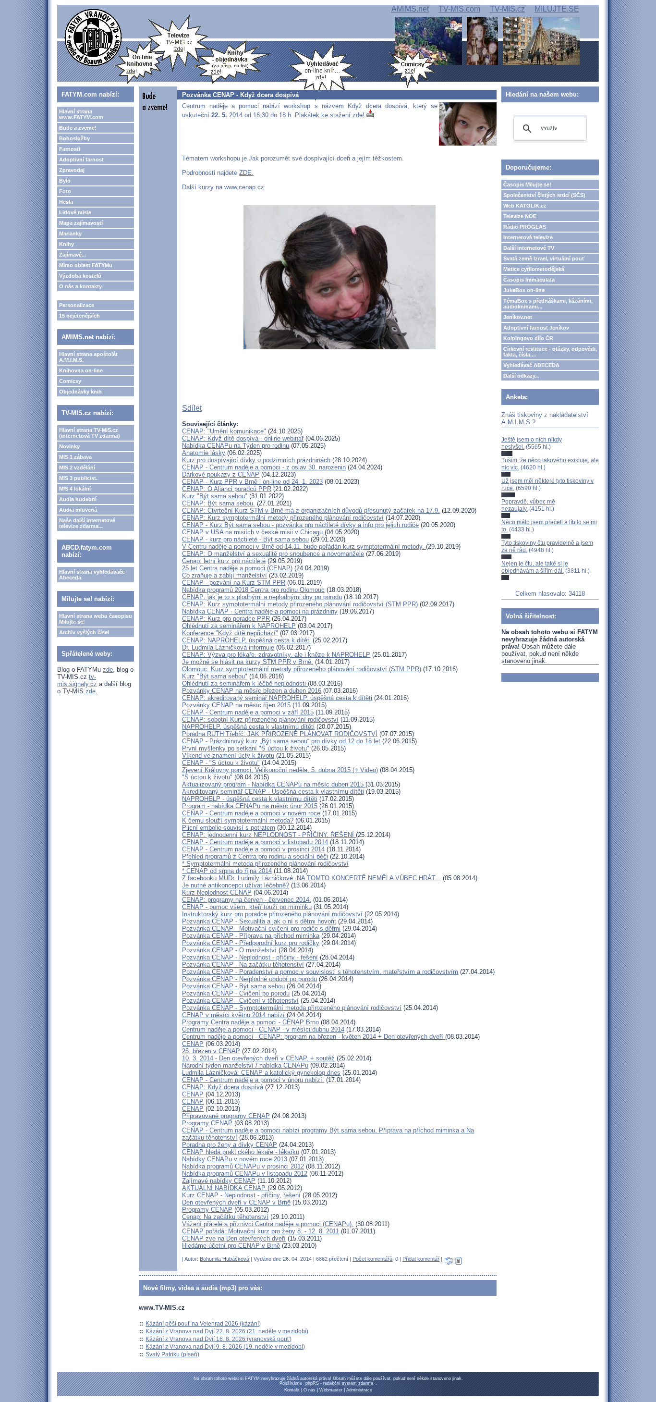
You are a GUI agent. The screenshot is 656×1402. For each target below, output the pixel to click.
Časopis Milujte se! (527, 184)
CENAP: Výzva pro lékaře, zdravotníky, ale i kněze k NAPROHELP (276, 654)
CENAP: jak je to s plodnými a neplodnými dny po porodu (262, 597)
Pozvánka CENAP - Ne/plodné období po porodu (249, 979)
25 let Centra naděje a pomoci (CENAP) (237, 568)
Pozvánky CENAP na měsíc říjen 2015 (236, 705)
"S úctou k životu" (207, 777)
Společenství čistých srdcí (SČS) (544, 195)
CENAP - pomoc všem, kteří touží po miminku (247, 906)
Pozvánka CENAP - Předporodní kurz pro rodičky (250, 943)
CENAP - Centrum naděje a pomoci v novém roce (251, 813)
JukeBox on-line (524, 290)
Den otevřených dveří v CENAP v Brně (236, 1202)
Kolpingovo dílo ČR (528, 338)
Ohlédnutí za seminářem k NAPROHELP (239, 625)
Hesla (66, 202)
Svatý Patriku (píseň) (172, 1354)
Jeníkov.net (517, 317)
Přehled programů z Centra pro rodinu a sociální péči (255, 856)
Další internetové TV (528, 248)
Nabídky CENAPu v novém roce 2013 (234, 1159)
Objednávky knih (80, 391)
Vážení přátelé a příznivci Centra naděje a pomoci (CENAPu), (267, 1224)
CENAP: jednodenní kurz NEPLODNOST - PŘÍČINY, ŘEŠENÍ (269, 834)
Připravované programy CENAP (226, 1115)
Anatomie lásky (203, 452)
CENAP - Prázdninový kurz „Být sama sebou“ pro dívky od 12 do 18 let (281, 741)
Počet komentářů (372, 1259)
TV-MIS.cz (507, 9)
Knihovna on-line (81, 370)
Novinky (69, 446)
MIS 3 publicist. (78, 478)
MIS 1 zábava (75, 457)
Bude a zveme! (78, 128)
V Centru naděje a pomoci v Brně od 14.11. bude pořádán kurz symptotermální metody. (304, 546)
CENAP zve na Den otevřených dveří (234, 1238)
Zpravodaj (72, 170)
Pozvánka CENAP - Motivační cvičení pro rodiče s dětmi (261, 928)
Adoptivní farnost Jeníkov (536, 328)
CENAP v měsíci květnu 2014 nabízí (234, 1015)
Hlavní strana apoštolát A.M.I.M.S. (88, 357)
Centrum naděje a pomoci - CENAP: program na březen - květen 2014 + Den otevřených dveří (313, 1036)
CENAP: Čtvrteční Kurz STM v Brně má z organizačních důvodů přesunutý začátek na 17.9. (311, 510)
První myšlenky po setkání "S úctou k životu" (245, 748)
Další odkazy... (521, 376)
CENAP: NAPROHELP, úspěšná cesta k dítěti (246, 640)
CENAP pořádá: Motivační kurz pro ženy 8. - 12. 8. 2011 (260, 1231)
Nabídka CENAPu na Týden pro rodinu (235, 445)
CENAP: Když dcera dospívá (222, 1087)
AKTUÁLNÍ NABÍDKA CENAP (224, 1188)
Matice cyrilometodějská (533, 269)
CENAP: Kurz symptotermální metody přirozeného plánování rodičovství (283, 517)
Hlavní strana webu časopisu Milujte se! (95, 619)
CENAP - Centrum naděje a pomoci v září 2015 (248, 712)
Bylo (65, 181)
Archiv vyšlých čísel (84, 632)
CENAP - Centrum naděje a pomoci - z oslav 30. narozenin (264, 467)
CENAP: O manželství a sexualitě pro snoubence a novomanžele (273, 553)
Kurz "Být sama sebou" (214, 496)
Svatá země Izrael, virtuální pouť (543, 258)
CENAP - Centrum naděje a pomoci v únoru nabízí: (253, 1079)
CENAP (193, 1043)
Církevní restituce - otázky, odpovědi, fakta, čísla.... (550, 351)
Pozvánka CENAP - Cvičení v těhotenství (240, 1000)
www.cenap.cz (244, 187)
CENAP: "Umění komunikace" (224, 431)
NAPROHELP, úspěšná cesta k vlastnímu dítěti (248, 726)
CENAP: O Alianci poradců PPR (226, 488)
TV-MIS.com (459, 9)
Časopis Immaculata (529, 280)
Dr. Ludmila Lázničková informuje (228, 647)
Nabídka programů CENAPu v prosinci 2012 (243, 1166)
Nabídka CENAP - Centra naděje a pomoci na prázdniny (260, 611)
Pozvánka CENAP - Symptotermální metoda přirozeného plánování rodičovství (291, 1007)
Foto (65, 191)
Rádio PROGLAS (524, 227)
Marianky (70, 233)
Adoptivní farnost (81, 159)
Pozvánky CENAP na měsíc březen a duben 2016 (251, 690)
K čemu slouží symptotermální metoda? (237, 820)
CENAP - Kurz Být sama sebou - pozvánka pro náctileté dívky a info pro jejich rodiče (300, 525)
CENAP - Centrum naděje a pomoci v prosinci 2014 (253, 849)
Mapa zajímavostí (81, 223)
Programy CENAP (207, 1123)
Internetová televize (528, 237)
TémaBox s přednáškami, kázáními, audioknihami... (548, 303)
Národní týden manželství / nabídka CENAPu (245, 1065)
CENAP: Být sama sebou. (218, 503)
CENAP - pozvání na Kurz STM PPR (233, 582)
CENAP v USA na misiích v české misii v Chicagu (252, 532)
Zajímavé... (72, 255)
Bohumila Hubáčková (224, 1259)
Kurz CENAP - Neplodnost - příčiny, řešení (241, 1195)
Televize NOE (519, 216)
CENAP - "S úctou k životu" (221, 762)
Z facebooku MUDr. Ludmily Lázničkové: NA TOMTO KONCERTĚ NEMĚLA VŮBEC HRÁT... (311, 878)
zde (108, 669)
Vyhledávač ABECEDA (531, 365)
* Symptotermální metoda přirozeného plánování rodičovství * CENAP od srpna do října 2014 (265, 867)
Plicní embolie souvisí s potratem (228, 827)
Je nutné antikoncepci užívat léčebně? (235, 885)
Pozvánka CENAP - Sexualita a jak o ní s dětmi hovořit (259, 921)
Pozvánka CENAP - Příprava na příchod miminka (250, 935)
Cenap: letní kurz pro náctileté (224, 561)
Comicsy (70, 381)
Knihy (66, 244)
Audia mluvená (78, 510)
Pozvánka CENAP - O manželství (229, 950)
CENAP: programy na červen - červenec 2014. (246, 899)
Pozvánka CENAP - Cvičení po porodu (236, 993)
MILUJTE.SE (557, 9)
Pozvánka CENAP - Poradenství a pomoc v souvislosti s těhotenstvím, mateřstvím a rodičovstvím (320, 971)
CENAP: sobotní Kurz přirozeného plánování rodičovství (260, 719)
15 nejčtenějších (79, 316)
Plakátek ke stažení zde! (330, 115)
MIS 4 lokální (75, 489)
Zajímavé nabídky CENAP (218, 1180)
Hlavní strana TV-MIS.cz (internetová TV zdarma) (89, 433)
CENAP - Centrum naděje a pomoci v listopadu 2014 (255, 842)
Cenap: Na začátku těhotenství (225, 1216)
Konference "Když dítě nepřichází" (230, 633)
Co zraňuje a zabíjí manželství (224, 575)
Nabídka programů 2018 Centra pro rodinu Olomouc (253, 589)
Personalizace (76, 305)
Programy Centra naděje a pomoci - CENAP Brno (250, 1022)
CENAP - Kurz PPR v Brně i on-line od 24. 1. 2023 (252, 481)
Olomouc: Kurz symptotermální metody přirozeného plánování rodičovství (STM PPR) (301, 669)
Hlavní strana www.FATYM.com (81, 114)
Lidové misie (75, 212)
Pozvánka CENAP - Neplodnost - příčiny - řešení (250, 957)
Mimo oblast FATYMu (85, 265)
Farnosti (69, 149)
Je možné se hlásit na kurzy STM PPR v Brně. (247, 661)
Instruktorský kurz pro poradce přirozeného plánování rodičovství (272, 914)
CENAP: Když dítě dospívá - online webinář (243, 438)
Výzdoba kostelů (80, 276)
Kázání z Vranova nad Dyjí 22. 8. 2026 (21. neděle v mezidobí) (227, 1331)
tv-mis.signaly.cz (77, 680)
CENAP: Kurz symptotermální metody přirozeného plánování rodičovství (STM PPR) (300, 604)
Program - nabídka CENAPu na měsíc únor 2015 (249, 806)
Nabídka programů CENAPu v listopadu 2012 (244, 1173)
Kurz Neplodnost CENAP (217, 892)
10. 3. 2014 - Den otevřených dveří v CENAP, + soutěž (258, 1058)
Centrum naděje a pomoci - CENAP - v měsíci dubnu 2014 (263, 1029)
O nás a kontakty (80, 286)
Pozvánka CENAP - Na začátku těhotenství (243, 964)
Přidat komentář (420, 1259)
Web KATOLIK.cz (525, 206)
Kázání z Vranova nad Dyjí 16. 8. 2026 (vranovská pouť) (219, 1339)
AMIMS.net (410, 9)
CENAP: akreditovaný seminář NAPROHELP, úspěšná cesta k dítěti (277, 697)
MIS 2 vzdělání (77, 467)
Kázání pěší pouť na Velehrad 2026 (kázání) (203, 1323)
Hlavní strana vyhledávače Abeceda (92, 574)
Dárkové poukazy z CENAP (220, 474)
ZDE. (246, 172)
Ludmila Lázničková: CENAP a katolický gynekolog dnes (261, 1072)
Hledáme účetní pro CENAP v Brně (231, 1245)
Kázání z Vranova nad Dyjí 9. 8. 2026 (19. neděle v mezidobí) (225, 1346)
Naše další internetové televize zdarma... (87, 523)
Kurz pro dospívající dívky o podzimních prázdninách (256, 460)
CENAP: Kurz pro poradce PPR (226, 618)
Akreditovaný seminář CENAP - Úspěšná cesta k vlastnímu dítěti (273, 791)
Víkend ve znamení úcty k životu (228, 755)
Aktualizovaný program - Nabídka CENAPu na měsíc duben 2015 (273, 784)
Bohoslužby (74, 138)
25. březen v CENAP (211, 1051)
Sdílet (192, 408)
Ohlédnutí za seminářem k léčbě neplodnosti (245, 683)
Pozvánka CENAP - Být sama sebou (233, 986)
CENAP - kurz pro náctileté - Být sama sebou (245, 539)
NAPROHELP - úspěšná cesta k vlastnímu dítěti (249, 798)
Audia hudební (78, 499)
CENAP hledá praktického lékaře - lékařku (240, 1152)
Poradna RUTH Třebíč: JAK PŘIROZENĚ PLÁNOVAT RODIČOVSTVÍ (279, 734)
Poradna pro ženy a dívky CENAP (229, 1144)
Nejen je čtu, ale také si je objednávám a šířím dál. (534, 567)
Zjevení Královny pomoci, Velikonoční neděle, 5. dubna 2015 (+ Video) (280, 770)
